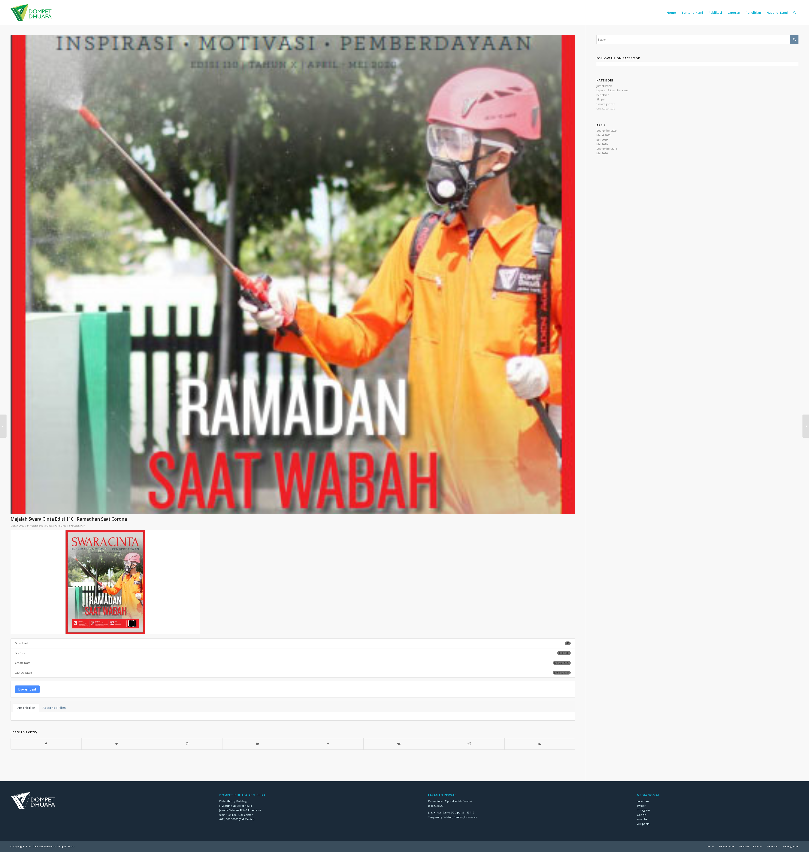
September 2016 (606, 149)
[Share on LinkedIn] (257, 743)
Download (27, 689)
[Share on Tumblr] (328, 743)
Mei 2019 (602, 144)
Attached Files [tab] (54, 707)
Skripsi (600, 99)
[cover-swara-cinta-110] (293, 274)
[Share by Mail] (540, 743)
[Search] (794, 12)
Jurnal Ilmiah (604, 86)
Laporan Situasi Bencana (612, 90)
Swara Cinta (59, 525)
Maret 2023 (603, 135)
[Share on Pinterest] (187, 743)
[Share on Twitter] (117, 743)
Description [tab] (25, 707)
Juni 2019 (602, 139)
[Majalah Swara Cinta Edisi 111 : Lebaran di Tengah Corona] (805, 426)
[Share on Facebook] (46, 743)
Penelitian (602, 95)
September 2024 (606, 130)
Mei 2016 (602, 153)
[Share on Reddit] (469, 743)
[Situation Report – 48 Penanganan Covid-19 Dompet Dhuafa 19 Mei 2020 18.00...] (3, 426)
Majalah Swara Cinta (41, 525)
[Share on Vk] (399, 743)
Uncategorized (605, 104)
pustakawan (78, 525)
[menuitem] (671, 12)
